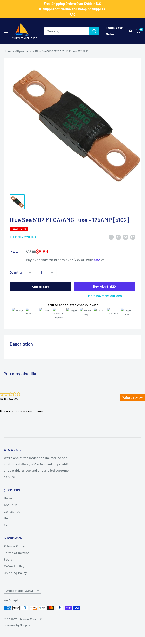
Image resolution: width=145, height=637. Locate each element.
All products (23, 51)
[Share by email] (132, 237)
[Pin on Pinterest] (118, 237)
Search (9, 559)
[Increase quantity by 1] (52, 272)
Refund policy (14, 566)
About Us (11, 505)
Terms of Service (16, 553)
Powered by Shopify (17, 625)
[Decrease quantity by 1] (30, 272)
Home (8, 51)
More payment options (105, 296)
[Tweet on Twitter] (125, 237)
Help (7, 518)
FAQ (6, 525)
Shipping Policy (15, 573)
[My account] (130, 31)
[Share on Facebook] (111, 237)
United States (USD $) (19, 590)
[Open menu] (6, 31)
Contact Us (12, 511)
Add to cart (40, 286)
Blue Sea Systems (23, 237)
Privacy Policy (14, 546)
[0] (138, 31)
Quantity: (17, 272)
